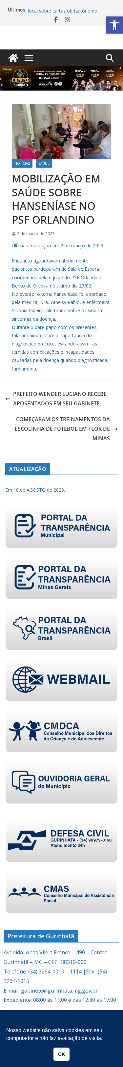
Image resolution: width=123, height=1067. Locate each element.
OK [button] (61, 1054)
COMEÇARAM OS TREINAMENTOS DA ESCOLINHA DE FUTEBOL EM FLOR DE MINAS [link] (62, 429)
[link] (114, 25)
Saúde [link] (44, 163)
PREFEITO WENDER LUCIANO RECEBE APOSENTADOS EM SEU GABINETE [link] (60, 398)
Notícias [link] (22, 163)
